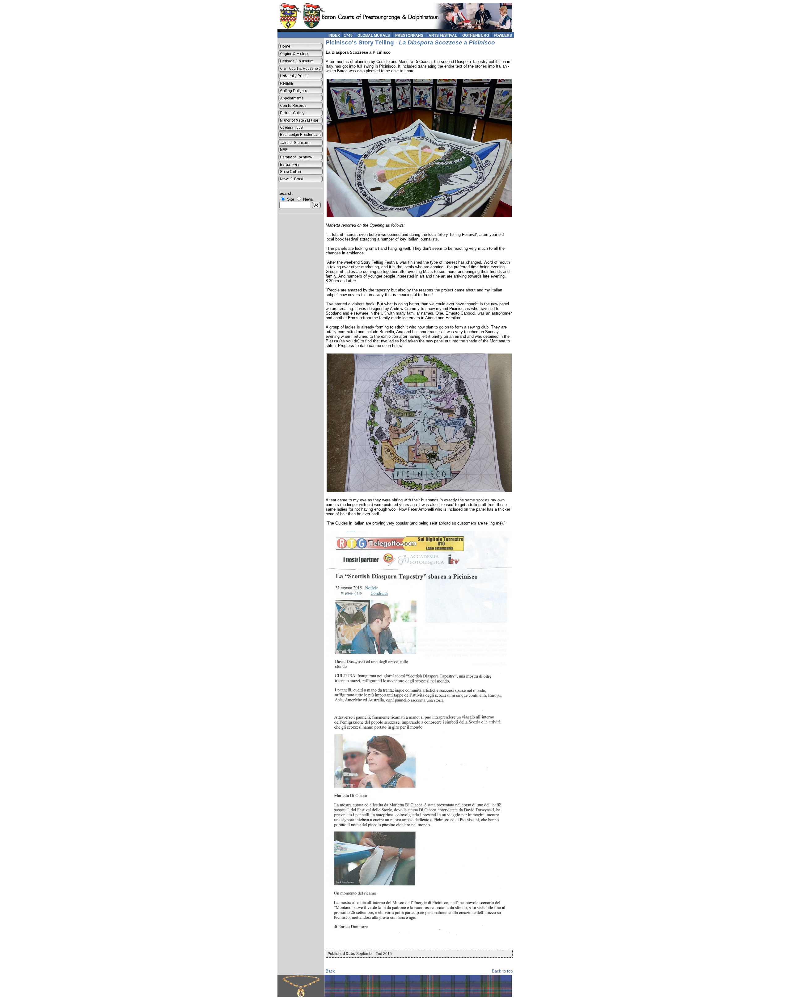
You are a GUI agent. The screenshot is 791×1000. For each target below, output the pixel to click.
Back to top (502, 971)
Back (330, 971)
